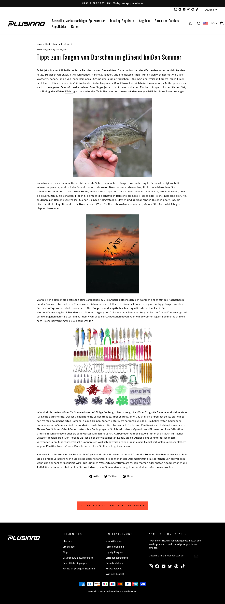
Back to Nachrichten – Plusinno (114, 505)
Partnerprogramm (115, 546)
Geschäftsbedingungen (75, 563)
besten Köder (61, 412)
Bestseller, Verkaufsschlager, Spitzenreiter (78, 20)
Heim (39, 44)
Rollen (75, 26)
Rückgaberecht (114, 568)
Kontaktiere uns (114, 541)
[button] (196, 556)
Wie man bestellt (115, 574)
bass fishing (42, 49)
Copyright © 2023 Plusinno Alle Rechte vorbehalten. (112, 591)
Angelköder (59, 26)
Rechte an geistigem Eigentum (79, 568)
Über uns (67, 541)
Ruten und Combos (167, 20)
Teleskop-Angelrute (122, 20)
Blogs (65, 552)
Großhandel (69, 546)
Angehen (144, 20)
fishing (52, 49)
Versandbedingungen (117, 557)
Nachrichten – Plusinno (57, 44)
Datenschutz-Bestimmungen (78, 557)
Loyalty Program (114, 552)
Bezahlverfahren (114, 563)
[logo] (26, 23)
